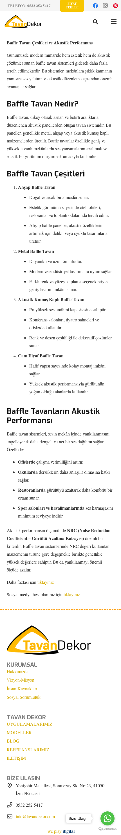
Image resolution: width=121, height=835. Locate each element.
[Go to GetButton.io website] (107, 829)
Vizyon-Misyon (20, 680)
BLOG (13, 741)
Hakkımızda (17, 671)
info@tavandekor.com (35, 816)
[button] (95, 21)
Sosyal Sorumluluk (24, 697)
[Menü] (113, 22)
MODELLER (19, 732)
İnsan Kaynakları (22, 688)
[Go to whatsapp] (107, 818)
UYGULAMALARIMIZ (29, 724)
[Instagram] (105, 6)
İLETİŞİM (16, 758)
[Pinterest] (116, 6)
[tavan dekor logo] (23, 21)
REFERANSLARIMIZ (28, 749)
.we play (60, 831)
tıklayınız (45, 582)
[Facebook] (95, 6)
